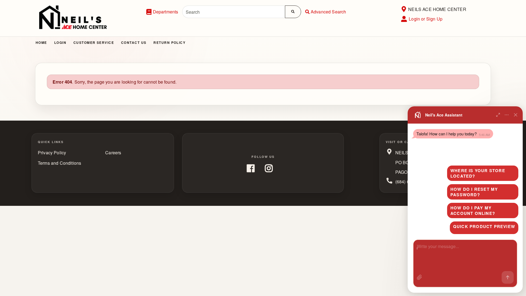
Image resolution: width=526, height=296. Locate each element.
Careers (113, 152)
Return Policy (169, 42)
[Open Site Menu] (403, 9)
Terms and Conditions (59, 163)
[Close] (515, 115)
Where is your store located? (477, 173)
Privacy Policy (52, 152)
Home (41, 42)
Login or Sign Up (425, 19)
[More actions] (506, 115)
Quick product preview (484, 226)
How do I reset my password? (474, 192)
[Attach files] (419, 277)
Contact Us (133, 42)
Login (60, 42)
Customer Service (93, 42)
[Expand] (498, 115)
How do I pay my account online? (472, 210)
